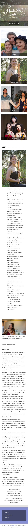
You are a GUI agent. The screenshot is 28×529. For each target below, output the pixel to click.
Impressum (7, 517)
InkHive (12, 525)
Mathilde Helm (14, 12)
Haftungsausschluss (8, 515)
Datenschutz (7, 512)
